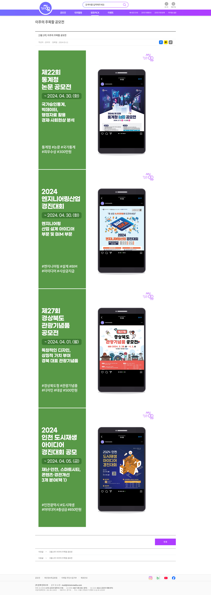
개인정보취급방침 (50, 577)
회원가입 (173, 7)
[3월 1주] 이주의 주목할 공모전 (60, 558)
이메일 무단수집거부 (69, 577)
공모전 (37, 577)
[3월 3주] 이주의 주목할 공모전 (60, 552)
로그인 (166, 7)
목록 (165, 541)
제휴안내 (84, 577)
